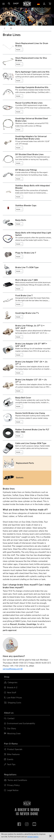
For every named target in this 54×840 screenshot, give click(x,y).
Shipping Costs (12, 703)
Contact (9, 718)
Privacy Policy (12, 785)
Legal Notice (11, 790)
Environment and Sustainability (19, 723)
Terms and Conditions (15, 780)
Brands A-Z (10, 687)
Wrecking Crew (12, 733)
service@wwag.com (11, 669)
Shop (16, 3)
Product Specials (13, 749)
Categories (10, 682)
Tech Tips (9, 764)
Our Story (10, 728)
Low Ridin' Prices (13, 698)
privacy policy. (32, 837)
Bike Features (12, 754)
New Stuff (10, 692)
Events (8, 759)
